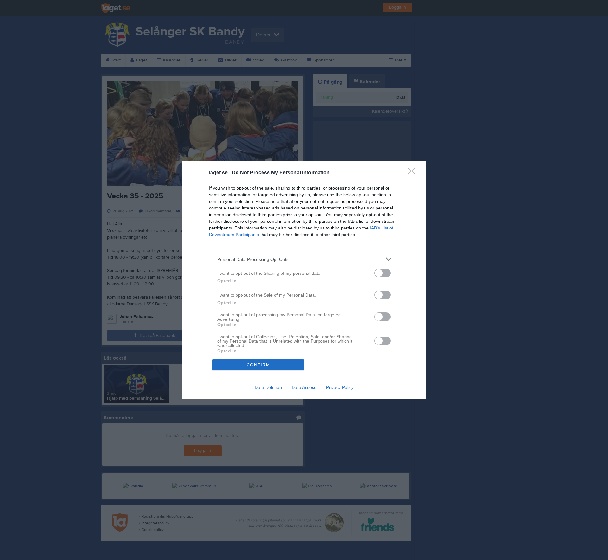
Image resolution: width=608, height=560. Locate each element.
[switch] (382, 273)
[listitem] (304, 259)
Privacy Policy (340, 387)
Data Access (304, 387)
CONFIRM (258, 365)
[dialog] (304, 280)
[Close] (414, 173)
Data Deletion (268, 387)
